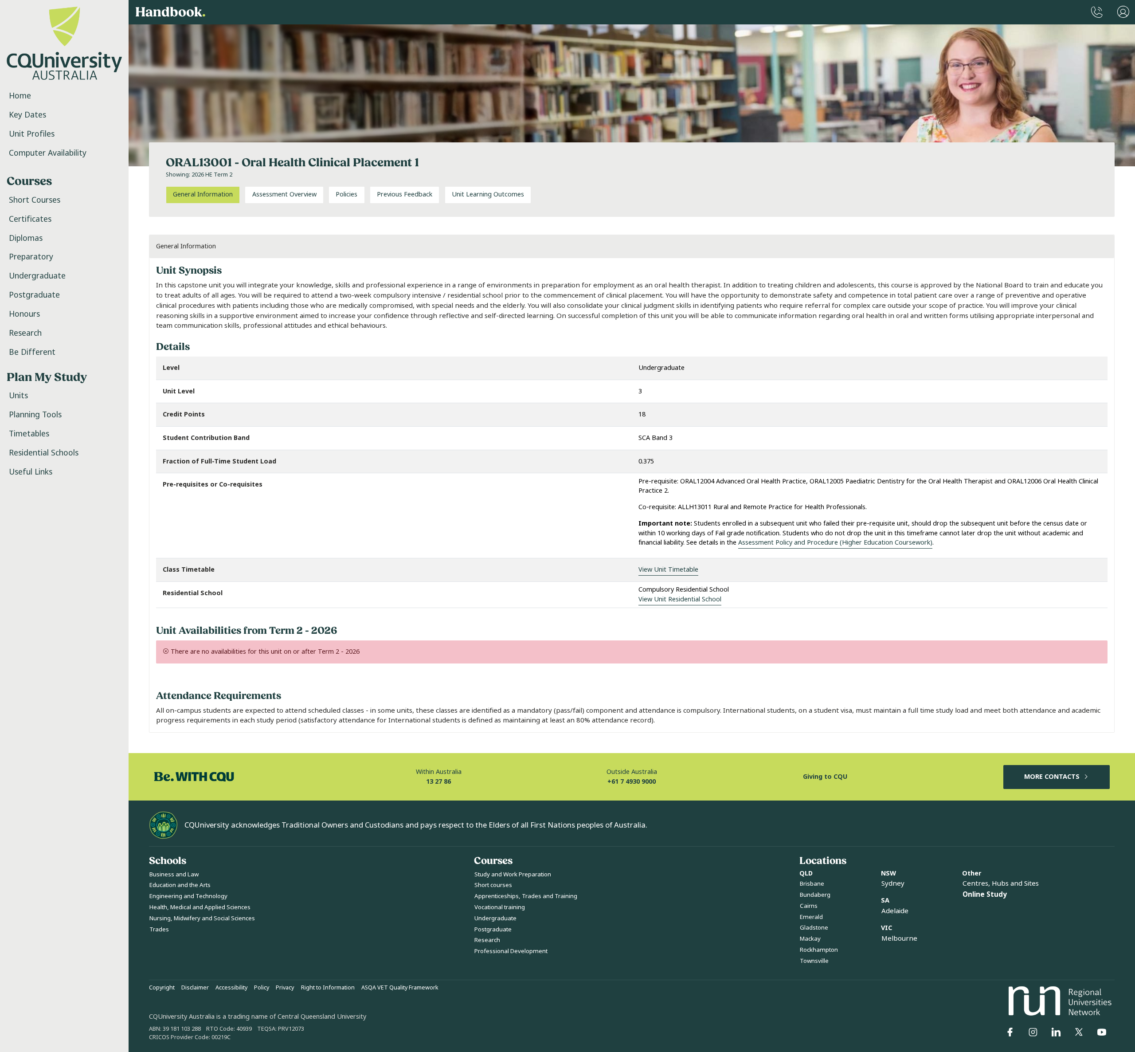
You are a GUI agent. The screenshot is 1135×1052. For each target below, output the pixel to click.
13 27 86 (438, 781)
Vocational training (499, 907)
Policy (261, 988)
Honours (24, 314)
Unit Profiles (32, 134)
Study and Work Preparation (512, 874)
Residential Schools (43, 453)
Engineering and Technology (188, 896)
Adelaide (894, 911)
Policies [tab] (346, 194)
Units (18, 395)
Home (20, 96)
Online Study (985, 894)
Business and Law (174, 874)
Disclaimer (195, 988)
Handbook (170, 12)
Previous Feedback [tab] (404, 194)
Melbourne (899, 938)
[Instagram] (1033, 1032)
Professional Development (511, 951)
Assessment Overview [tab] (284, 194)
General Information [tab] (203, 194)
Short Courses (34, 200)
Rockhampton (819, 950)
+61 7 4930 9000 (631, 781)
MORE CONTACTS (1052, 776)
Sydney (892, 883)
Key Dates (27, 115)
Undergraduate (37, 276)
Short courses (493, 885)
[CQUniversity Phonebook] (1096, 12)
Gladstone (814, 927)
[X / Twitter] (1078, 1032)
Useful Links (30, 472)
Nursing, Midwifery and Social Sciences (202, 918)
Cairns (809, 906)
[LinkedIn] (1056, 1032)
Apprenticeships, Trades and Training (525, 896)
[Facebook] (1010, 1032)
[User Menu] (1123, 12)
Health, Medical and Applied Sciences (199, 907)
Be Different (32, 352)
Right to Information (328, 988)
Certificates (30, 219)
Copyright (162, 988)
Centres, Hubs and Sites (1001, 883)
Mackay (810, 938)
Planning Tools (35, 414)
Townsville (814, 961)
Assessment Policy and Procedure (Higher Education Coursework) (835, 542)
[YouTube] (1102, 1032)
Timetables (29, 434)
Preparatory (31, 257)
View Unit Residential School (679, 599)
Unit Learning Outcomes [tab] (488, 194)
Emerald (811, 917)
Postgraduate (34, 295)
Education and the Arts (180, 885)
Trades (159, 929)
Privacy (285, 988)
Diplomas (26, 238)
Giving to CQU (825, 776)
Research (25, 333)
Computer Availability (47, 153)
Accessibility (231, 988)
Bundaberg (815, 895)
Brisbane (812, 883)
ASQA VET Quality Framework (399, 988)
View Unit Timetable (668, 569)
